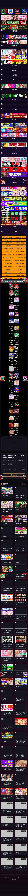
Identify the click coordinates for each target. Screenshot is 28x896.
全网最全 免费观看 (20, 246)
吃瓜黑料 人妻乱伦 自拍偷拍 (9, 254)
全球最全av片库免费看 (20, 263)
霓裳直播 (8, 269)
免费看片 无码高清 (7, 251)
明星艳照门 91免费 (8, 257)
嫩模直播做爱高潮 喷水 (8, 243)
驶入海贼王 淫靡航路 (8, 249)
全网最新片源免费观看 (20, 260)
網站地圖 (14, 878)
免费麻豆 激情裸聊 (7, 263)
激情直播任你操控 (20, 243)
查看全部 (23, 483)
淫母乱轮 (8, 275)
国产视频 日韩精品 (7, 237)
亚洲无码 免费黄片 (7, 260)
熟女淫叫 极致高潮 (20, 266)
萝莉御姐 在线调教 (20, 278)
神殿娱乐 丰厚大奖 (20, 249)
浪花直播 (20, 269)
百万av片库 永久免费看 (20, 257)
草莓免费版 (8, 272)
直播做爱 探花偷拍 (20, 240)
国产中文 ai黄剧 (8, 240)
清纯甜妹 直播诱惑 (7, 278)
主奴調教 (10, 464)
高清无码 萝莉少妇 (20, 237)
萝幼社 (20, 272)
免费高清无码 (8, 246)
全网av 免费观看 (8, 266)
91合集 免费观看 (20, 251)
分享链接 (15, 474)
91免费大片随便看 (20, 275)
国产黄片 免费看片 (20, 254)
